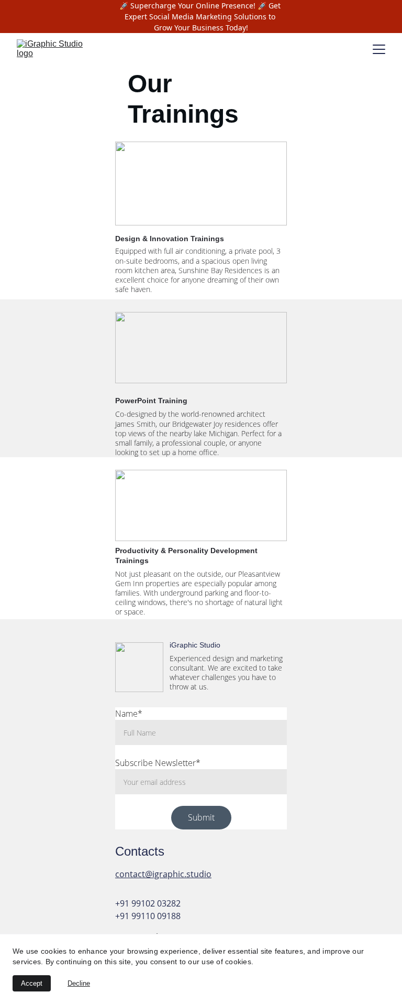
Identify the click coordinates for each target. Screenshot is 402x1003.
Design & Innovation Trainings (169, 238)
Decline (79, 983)
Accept (31, 983)
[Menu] (379, 49)
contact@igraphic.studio (163, 874)
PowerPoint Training (151, 400)
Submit (201, 817)
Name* (128, 713)
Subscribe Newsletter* (157, 763)
